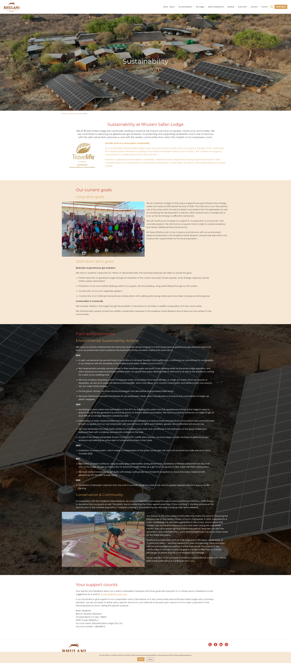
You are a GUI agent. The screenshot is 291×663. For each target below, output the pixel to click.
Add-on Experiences (216, 7)
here (192, 561)
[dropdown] (176, 7)
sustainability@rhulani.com (114, 594)
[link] (12, 7)
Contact (264, 7)
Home (165, 7)
